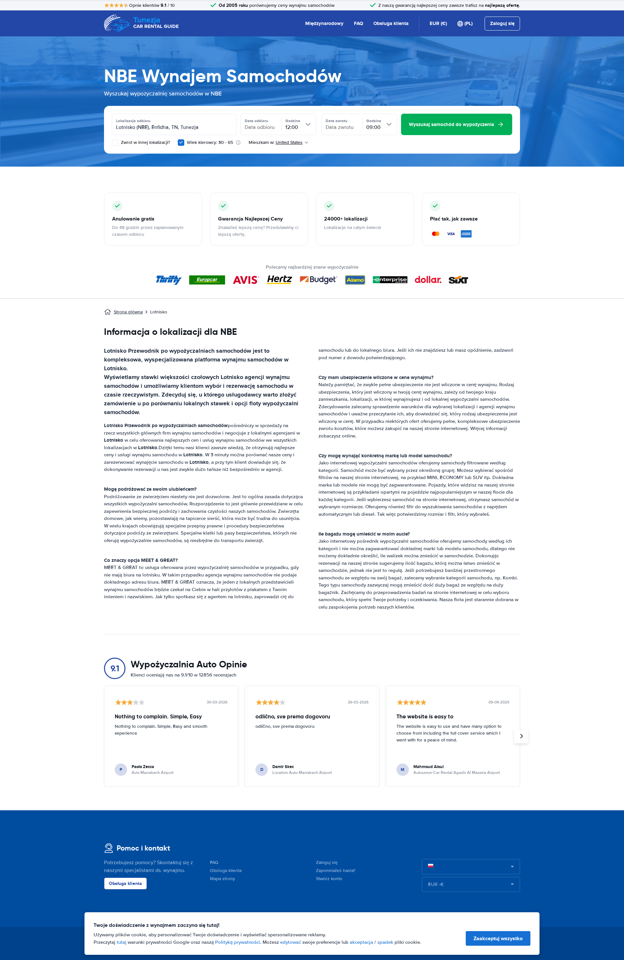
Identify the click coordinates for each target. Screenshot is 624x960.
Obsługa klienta (391, 23)
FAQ (358, 23)
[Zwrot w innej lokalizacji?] (115, 142)
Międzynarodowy (324, 23)
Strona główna (128, 312)
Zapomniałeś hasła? (335, 870)
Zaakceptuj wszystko (498, 938)
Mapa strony (222, 878)
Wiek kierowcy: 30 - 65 (210, 142)
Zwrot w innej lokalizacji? (145, 142)
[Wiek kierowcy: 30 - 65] (181, 142)
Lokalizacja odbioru (133, 121)
